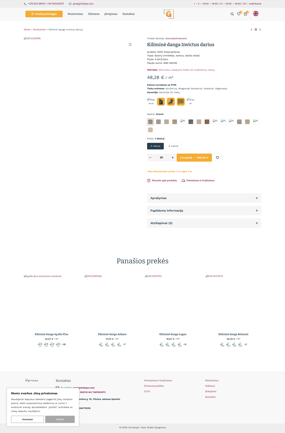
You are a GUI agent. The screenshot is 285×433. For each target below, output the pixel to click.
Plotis (155, 138)
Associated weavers (176, 38)
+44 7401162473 (55, 3)
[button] (239, 14)
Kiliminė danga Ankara (112, 334)
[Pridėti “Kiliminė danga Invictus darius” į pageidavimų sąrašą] (218, 158)
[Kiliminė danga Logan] (173, 302)
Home (27, 29)
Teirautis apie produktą (164, 180)
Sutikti (60, 419)
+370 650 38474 (36, 3)
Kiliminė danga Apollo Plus (51, 334)
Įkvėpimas (111, 13)
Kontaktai (129, 13)
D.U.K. (147, 391)
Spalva (155, 114)
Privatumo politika (154, 386)
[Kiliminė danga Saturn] (260, 29)
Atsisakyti (27, 419)
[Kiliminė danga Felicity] (251, 29)
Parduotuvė (39, 29)
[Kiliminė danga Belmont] (233, 302)
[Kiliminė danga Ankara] (112, 302)
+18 (63, 344)
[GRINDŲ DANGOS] (256, 29)
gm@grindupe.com (83, 3)
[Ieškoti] (232, 14)
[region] (43, 407)
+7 (124, 344)
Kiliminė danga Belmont (233, 334)
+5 (245, 344)
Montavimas (75, 13)
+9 (185, 344)
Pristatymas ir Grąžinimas (200, 180)
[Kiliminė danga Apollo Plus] (51, 302)
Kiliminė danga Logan (172, 334)
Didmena (93, 13)
